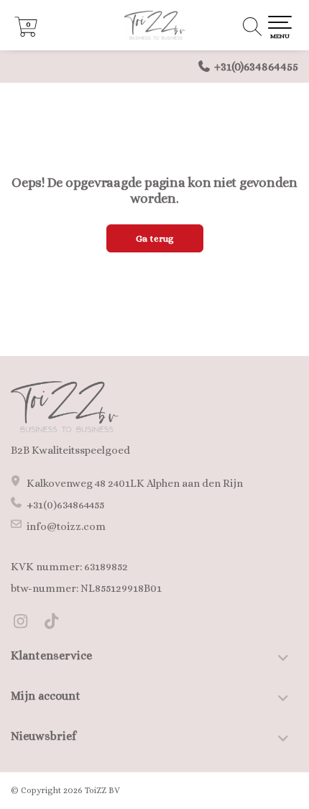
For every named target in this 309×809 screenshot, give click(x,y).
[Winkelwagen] (25, 33)
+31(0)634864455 (256, 66)
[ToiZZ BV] (154, 25)
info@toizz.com (66, 526)
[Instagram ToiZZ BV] (26, 623)
